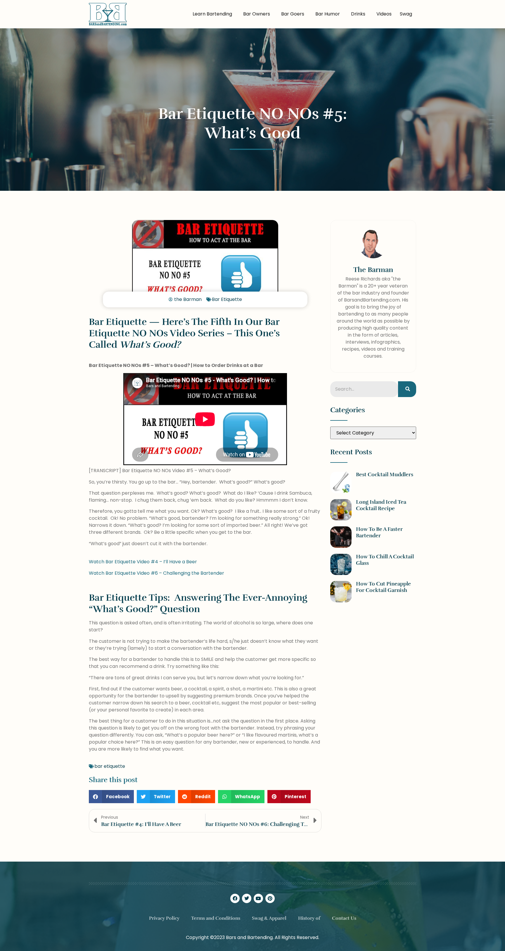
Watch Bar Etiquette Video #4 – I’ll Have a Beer (143, 561)
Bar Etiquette (227, 299)
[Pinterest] (270, 898)
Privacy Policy (164, 918)
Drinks (358, 14)
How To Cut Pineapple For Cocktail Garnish (383, 587)
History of (309, 918)
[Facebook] (235, 898)
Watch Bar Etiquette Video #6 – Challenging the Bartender (156, 573)
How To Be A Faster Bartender (379, 532)
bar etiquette (109, 766)
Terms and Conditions (215, 918)
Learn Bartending (212, 14)
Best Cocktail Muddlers (384, 474)
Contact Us (344, 918)
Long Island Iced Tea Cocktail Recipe (381, 505)
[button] (111, 796)
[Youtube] (258, 898)
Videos (384, 14)
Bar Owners (256, 14)
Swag (406, 14)
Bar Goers (292, 14)
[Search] (407, 389)
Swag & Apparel (269, 918)
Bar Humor (327, 14)
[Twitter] (246, 898)
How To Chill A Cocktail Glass (385, 559)
